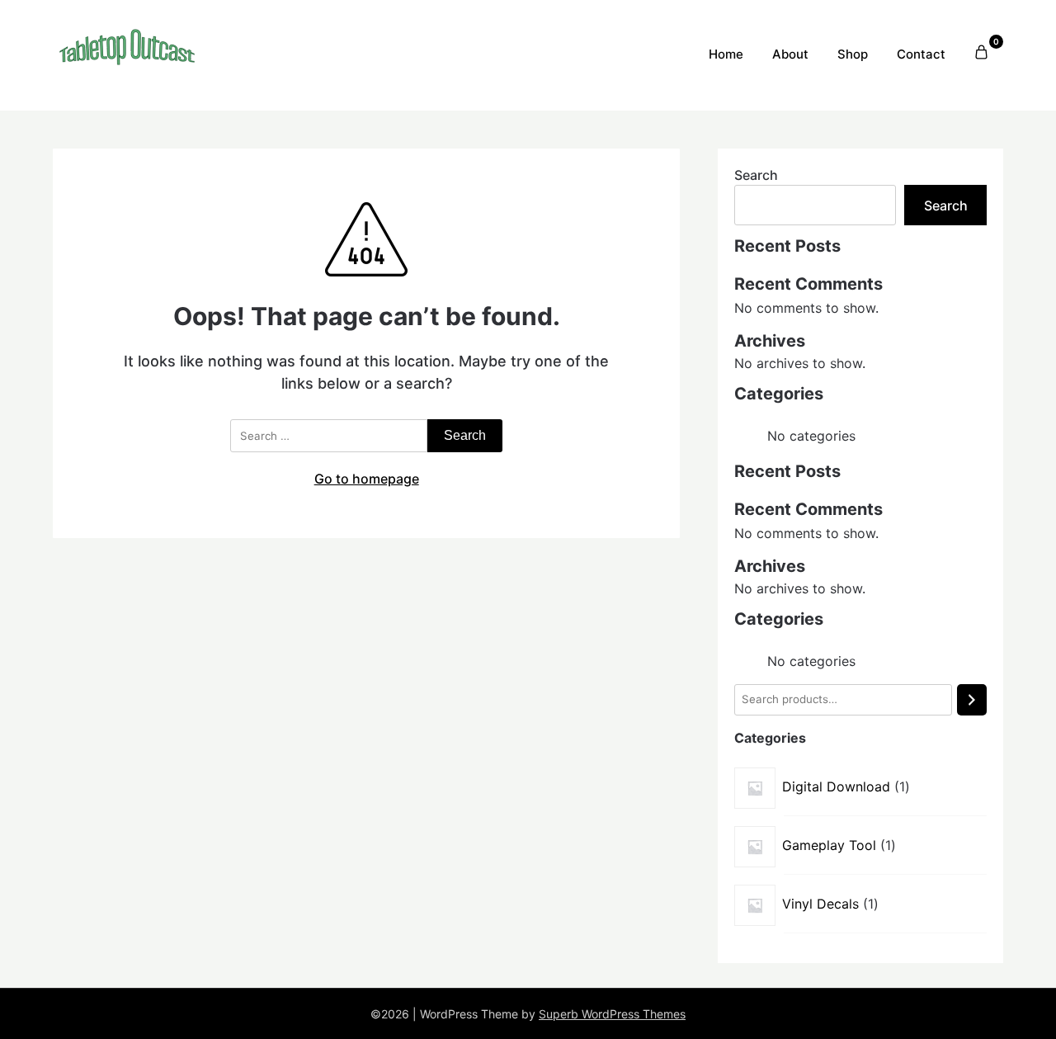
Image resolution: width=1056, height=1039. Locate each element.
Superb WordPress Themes (612, 1014)
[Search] (972, 699)
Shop (852, 54)
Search (756, 175)
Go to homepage (366, 478)
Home (726, 54)
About (790, 54)
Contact (921, 54)
